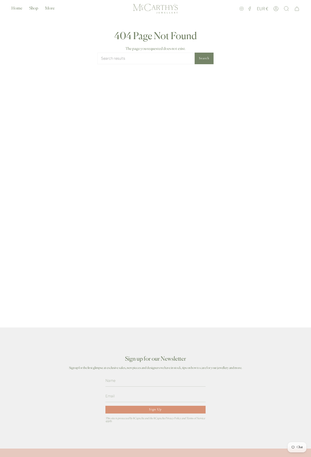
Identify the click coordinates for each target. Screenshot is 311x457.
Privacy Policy (173, 418)
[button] (34, 8)
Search (204, 58)
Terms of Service (195, 418)
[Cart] (297, 8)
